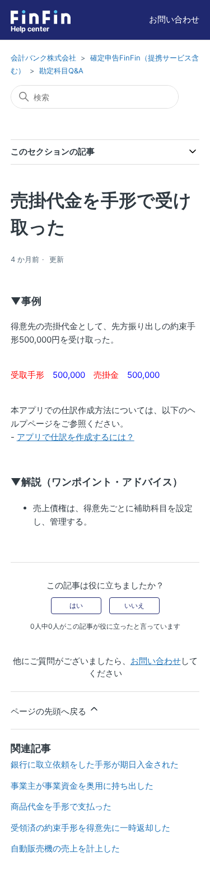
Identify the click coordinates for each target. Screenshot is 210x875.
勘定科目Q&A (61, 70)
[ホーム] (41, 17)
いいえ (134, 605)
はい (76, 605)
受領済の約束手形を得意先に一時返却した (90, 827)
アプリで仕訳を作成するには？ (75, 437)
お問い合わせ (174, 19)
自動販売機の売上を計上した (65, 848)
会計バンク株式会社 (43, 57)
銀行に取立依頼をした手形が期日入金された (95, 764)
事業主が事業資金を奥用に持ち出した (82, 785)
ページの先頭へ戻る (49, 711)
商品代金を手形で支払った (61, 806)
